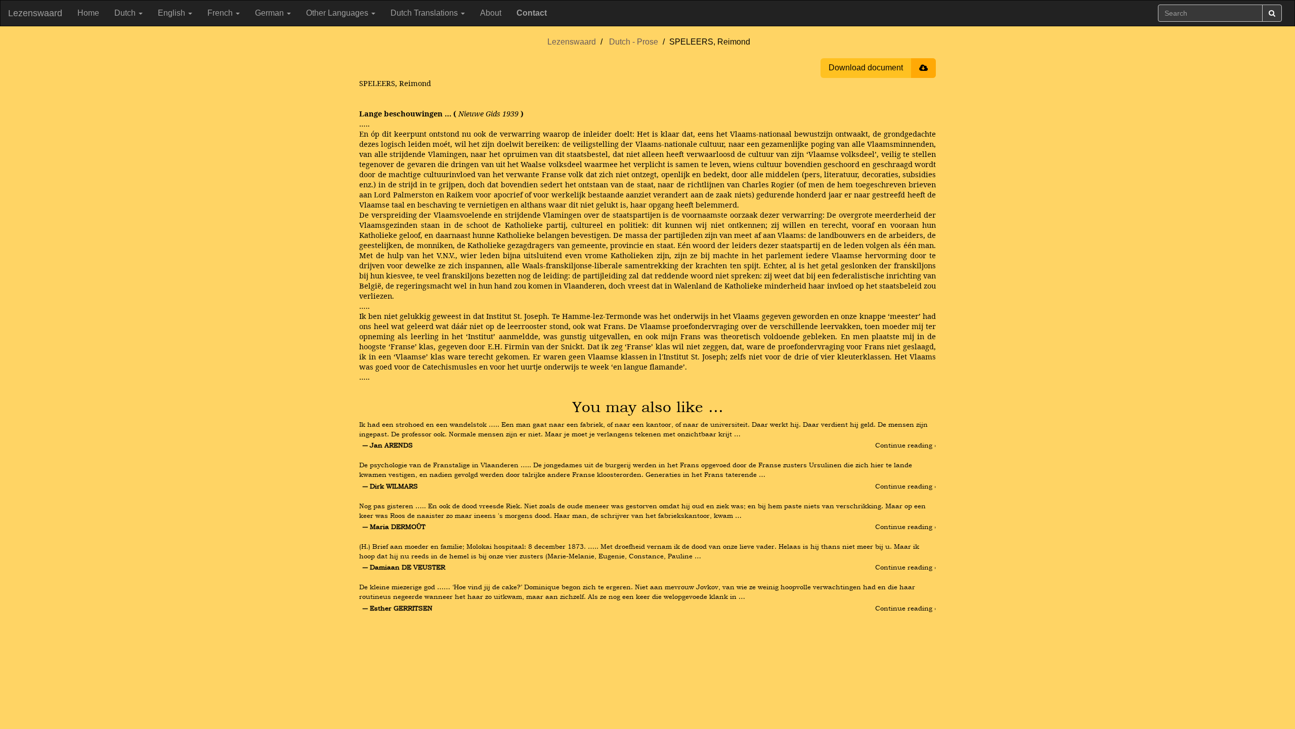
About (490, 13)
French (221, 13)
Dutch (126, 13)
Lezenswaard (35, 13)
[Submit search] (1272, 13)
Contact (531, 13)
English (172, 13)
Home (88, 13)
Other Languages (338, 13)
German (270, 13)
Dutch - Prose (633, 41)
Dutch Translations (425, 13)
